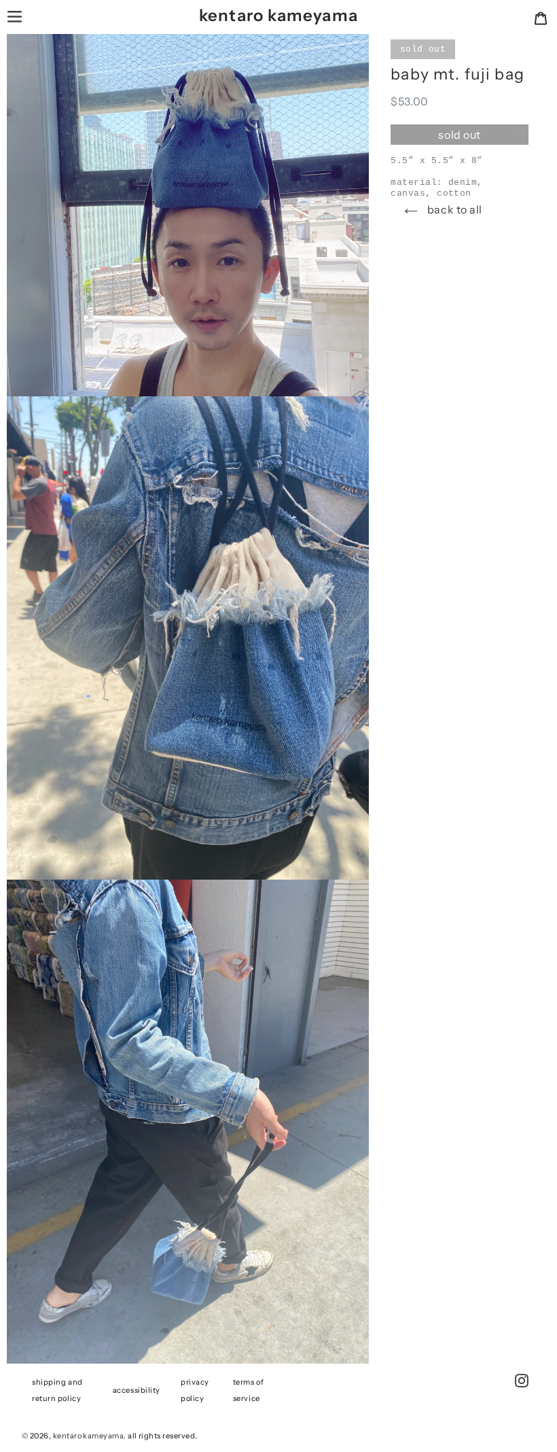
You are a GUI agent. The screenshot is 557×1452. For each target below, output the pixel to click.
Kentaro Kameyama (278, 15)
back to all (453, 209)
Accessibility (136, 1390)
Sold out (459, 134)
